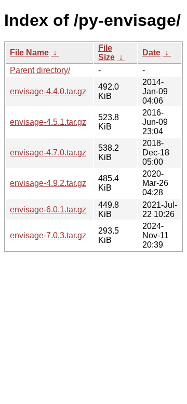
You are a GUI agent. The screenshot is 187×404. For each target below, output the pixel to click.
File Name (29, 52)
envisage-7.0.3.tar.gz (48, 235)
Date (151, 52)
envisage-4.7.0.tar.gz (48, 152)
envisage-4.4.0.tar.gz (48, 91)
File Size (106, 53)
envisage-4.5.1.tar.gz (48, 122)
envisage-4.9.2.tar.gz (48, 183)
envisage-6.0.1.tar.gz (48, 209)
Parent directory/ (40, 70)
